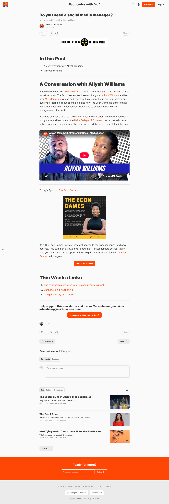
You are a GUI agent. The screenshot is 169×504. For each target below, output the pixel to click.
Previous (49, 341)
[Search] (133, 4)
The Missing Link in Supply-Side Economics (65, 396)
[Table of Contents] (2, 252)
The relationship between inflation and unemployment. (74, 285)
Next (122, 341)
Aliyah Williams (110, 95)
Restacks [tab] (55, 359)
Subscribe (148, 4)
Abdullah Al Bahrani (53, 25)
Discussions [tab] (58, 390)
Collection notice (104, 486)
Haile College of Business (88, 120)
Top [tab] (42, 390)
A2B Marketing (53, 99)
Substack (72, 499)
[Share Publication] (138, 4)
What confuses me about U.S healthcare (56, 435)
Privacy (86, 486)
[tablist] (50, 359)
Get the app (97, 492)
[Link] (36, 58)
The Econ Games (71, 91)
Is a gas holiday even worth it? (61, 294)
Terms (92, 486)
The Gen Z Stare (48, 414)
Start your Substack (78, 492)
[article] (84, 402)
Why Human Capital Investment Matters (56, 400)
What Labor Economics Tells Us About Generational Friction (64, 417)
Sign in (161, 4)
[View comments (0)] (50, 33)
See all (44, 448)
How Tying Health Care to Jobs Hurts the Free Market (70, 431)
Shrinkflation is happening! (58, 289)
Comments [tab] (45, 359)
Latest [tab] (48, 390)
